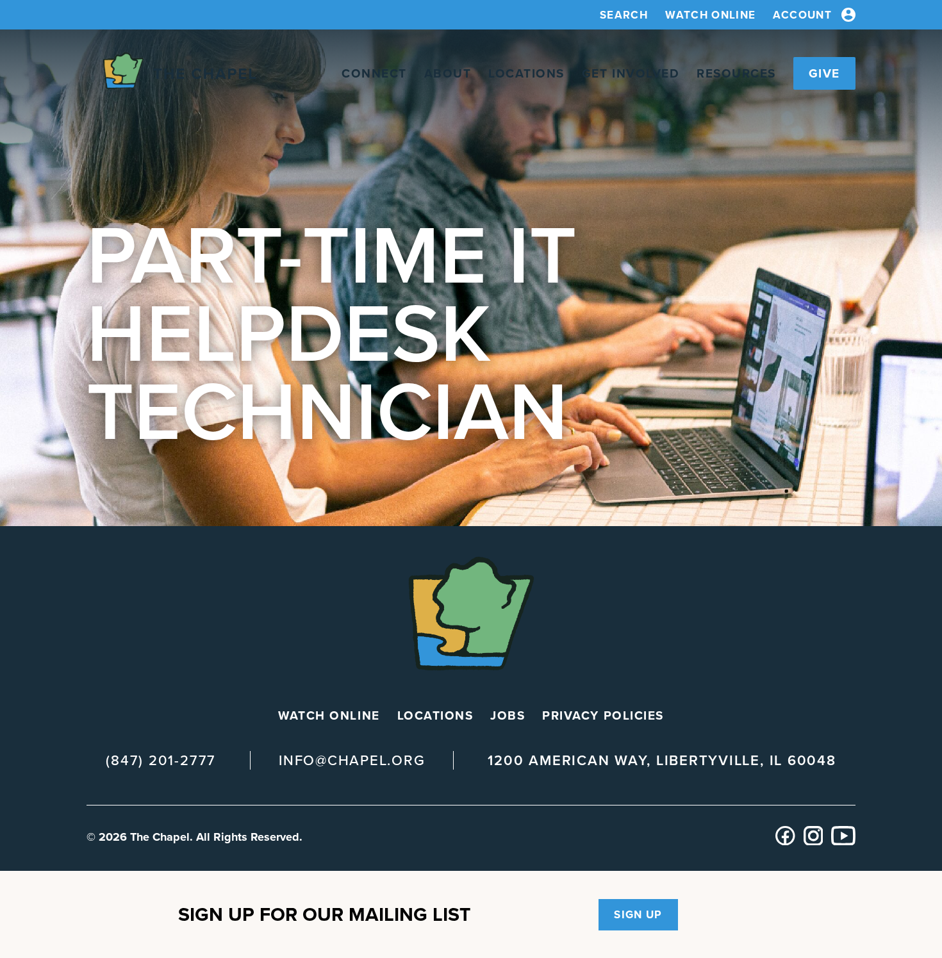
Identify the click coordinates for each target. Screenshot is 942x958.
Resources (736, 73)
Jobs (507, 715)
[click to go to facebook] (785, 841)
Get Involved (630, 73)
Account (802, 15)
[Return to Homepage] (171, 73)
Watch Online (710, 15)
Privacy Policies (602, 715)
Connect (374, 73)
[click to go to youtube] (843, 841)
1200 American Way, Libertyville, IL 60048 (662, 760)
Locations (526, 73)
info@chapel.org (352, 760)
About (448, 73)
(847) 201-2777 (161, 760)
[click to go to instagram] (813, 841)
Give (824, 73)
